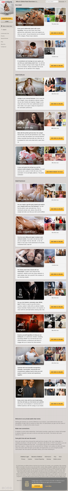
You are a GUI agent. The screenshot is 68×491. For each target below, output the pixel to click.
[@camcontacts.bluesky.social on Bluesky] (5, 488)
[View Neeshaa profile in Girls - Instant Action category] (60, 219)
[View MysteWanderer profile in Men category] (60, 382)
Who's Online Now (7, 26)
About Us (3, 44)
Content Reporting (39, 459)
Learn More (48, 486)
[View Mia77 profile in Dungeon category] (49, 324)
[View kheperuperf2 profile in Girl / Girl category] (49, 252)
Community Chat (5, 33)
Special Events (4, 38)
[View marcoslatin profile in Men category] (60, 392)
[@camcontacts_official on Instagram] (11, 488)
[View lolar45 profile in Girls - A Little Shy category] (49, 115)
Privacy (23, 459)
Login (6, 21)
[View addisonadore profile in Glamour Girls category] (49, 81)
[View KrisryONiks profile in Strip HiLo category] (49, 150)
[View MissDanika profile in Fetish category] (49, 292)
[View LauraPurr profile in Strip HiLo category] (60, 157)
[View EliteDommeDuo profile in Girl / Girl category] (49, 259)
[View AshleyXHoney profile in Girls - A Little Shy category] (60, 122)
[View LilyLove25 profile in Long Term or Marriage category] (49, 51)
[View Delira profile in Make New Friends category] (60, 18)
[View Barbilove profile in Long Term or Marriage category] (60, 43)
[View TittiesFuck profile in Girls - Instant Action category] (49, 219)
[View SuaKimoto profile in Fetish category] (49, 285)
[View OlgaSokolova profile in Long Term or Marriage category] (49, 43)
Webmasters (48, 456)
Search (4, 29)
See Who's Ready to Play (54, 171)
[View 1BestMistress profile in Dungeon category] (60, 324)
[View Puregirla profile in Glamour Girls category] (60, 88)
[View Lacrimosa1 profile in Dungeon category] (49, 317)
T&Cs (60, 456)
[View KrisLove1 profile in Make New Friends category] (60, 11)
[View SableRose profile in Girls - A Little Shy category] (60, 115)
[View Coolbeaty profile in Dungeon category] (60, 317)
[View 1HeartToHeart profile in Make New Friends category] (49, 18)
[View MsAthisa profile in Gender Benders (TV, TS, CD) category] (60, 357)
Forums (3, 36)
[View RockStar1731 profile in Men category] (49, 392)
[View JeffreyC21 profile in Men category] (49, 382)
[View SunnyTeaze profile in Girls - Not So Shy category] (60, 194)
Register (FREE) (6, 18)
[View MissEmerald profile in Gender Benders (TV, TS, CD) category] (60, 350)
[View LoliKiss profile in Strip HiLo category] (49, 157)
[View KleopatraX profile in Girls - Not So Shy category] (49, 187)
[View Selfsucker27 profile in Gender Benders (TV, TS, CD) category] (49, 350)
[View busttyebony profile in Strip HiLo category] (60, 150)
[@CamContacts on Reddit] (8, 488)
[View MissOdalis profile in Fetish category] (60, 292)
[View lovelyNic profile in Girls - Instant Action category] (49, 227)
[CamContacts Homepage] (7, 9)
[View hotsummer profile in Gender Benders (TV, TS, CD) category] (49, 357)
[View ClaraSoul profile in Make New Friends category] (49, 11)
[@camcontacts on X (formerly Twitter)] (3, 488)
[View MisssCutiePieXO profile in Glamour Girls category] (49, 88)
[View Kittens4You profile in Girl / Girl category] (60, 252)
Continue (37, 486)
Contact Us (3, 46)
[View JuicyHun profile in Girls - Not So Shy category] (49, 194)
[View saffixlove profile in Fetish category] (60, 285)
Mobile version (57, 459)
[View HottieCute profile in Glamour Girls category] (60, 81)
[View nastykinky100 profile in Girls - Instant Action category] (60, 227)
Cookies (30, 459)
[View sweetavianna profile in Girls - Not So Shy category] (60, 187)
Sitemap (49, 459)
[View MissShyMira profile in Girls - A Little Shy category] (49, 122)
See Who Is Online (57, 33)
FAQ (2, 41)
